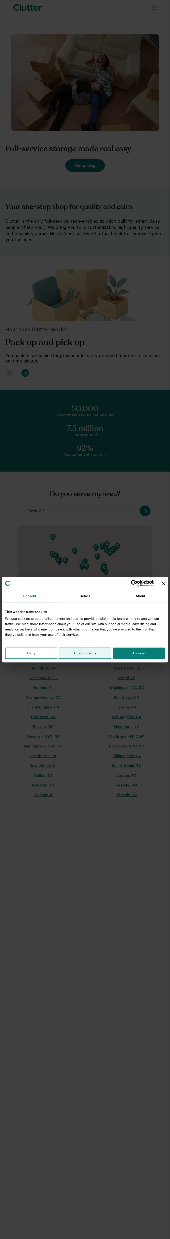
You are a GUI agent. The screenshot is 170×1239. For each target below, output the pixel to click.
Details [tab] (85, 596)
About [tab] (140, 596)
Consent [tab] (29, 596)
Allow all (138, 653)
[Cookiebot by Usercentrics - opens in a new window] (134, 583)
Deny (31, 653)
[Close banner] (163, 583)
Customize (82, 653)
